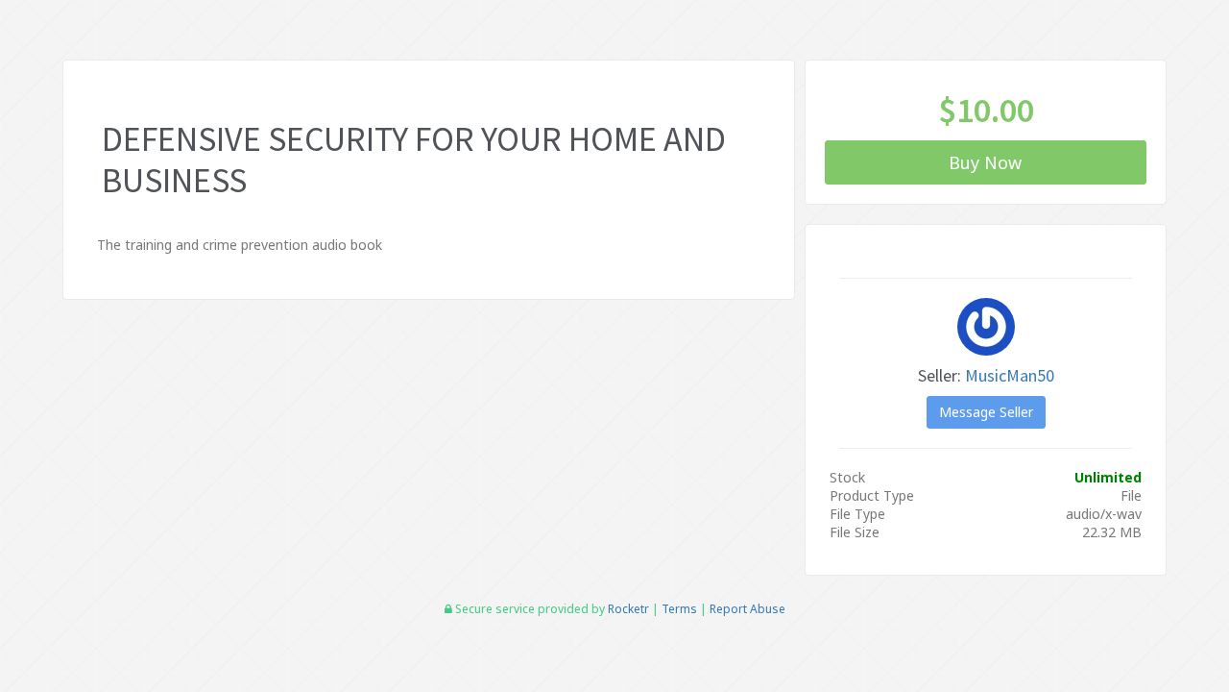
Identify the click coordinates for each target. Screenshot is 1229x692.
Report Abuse (747, 609)
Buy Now (986, 162)
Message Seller (986, 412)
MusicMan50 (1009, 375)
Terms (679, 609)
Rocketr (628, 609)
